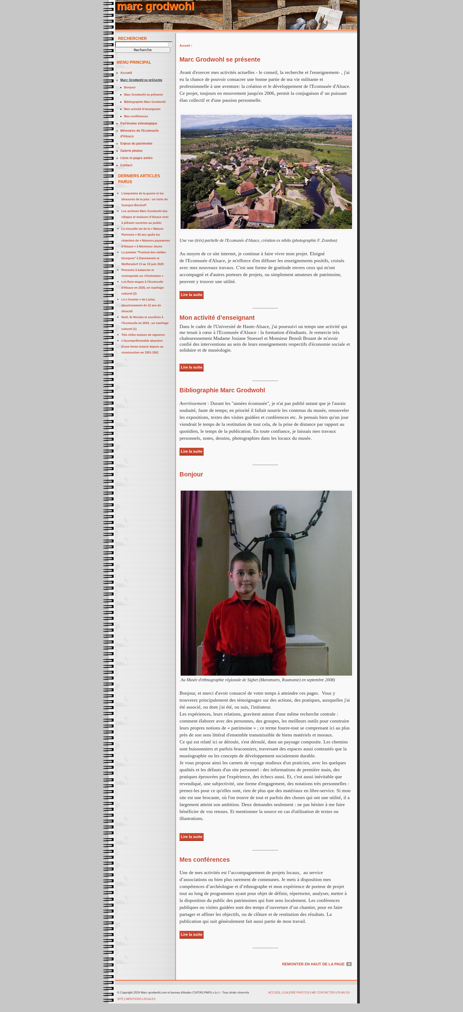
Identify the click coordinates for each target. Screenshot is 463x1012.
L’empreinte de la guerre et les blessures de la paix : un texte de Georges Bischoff (144, 199)
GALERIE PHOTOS (296, 992)
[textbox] (143, 44)
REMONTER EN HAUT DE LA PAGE (313, 964)
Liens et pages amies (136, 158)
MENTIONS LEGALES (141, 998)
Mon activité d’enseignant (217, 317)
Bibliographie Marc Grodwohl (222, 390)
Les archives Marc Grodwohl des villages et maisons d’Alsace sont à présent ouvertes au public (145, 216)
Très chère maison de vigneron (143, 334)
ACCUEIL (274, 992)
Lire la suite (192, 294)
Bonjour (191, 474)
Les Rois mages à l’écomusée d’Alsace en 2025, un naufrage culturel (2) (142, 287)
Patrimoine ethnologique (138, 123)
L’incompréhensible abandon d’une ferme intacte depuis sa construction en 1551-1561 (142, 346)
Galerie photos (131, 151)
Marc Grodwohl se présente (220, 59)
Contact (126, 165)
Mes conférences (205, 859)
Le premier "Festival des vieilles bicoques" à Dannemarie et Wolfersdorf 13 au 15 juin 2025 (143, 258)
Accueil (185, 45)
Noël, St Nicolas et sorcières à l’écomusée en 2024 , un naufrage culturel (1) (145, 322)
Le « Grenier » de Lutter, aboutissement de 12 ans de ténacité (141, 305)
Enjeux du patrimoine (136, 143)
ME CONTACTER (323, 992)
